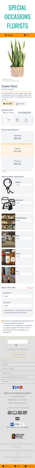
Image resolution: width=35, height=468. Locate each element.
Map (18, 466)
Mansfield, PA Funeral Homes (11, 444)
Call (6, 466)
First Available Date (24, 113)
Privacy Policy (9, 457)
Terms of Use (17, 460)
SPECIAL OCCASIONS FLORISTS (17, 16)
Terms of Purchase (23, 457)
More (4, 99)
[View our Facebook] (14, 388)
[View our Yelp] (20, 388)
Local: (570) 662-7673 (17, 403)
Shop (10, 35)
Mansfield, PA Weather (8, 450)
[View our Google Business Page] (17, 388)
